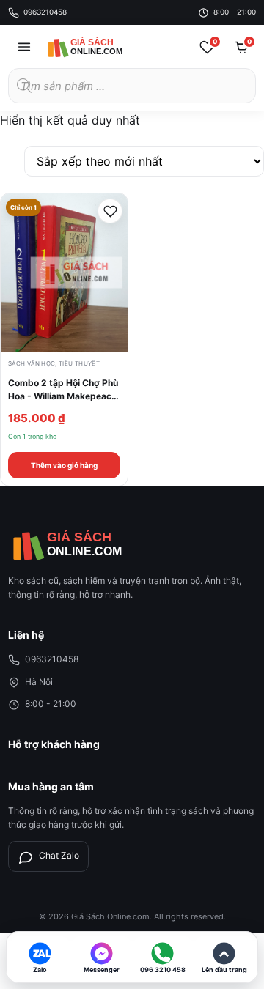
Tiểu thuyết (79, 363)
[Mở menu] (24, 47)
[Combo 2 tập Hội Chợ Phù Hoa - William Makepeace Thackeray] (64, 272)
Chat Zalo (59, 855)
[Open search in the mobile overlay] (132, 85)
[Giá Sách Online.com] (100, 47)
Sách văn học (31, 363)
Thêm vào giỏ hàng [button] (64, 465)
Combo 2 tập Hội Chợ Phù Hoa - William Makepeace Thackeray (63, 395)
